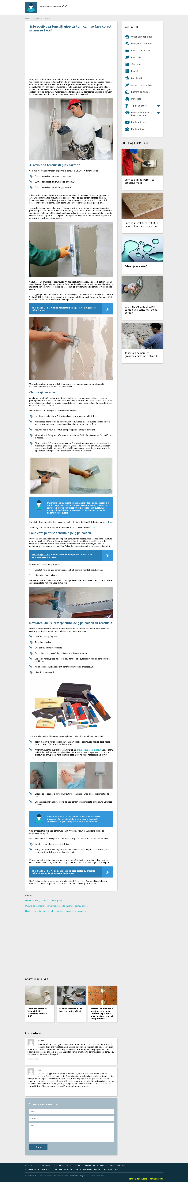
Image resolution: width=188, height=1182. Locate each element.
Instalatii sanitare (140, 50)
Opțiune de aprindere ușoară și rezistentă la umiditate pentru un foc (56, 905)
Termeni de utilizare (138, 1178)
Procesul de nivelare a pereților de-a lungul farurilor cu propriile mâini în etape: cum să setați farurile (102, 1013)
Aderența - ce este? (136, 266)
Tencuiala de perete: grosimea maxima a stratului (142, 354)
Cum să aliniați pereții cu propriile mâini (140, 181)
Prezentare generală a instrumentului (142, 114)
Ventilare (136, 64)
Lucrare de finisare (141, 91)
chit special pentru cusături (88, 749)
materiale (136, 98)
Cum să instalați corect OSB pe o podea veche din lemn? (141, 224)
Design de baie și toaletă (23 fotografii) (43, 900)
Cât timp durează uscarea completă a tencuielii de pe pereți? (141, 309)
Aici (111, 522)
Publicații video (139, 122)
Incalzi (134, 71)
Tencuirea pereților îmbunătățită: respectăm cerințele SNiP (37, 1012)
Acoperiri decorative (141, 85)
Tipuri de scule (139, 105)
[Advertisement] (71, 56)
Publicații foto (138, 129)
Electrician (136, 57)
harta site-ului (156, 1178)
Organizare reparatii (141, 36)
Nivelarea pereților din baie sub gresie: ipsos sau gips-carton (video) (55, 911)
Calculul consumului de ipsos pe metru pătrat (70, 1009)
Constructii (136, 78)
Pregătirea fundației (141, 43)
